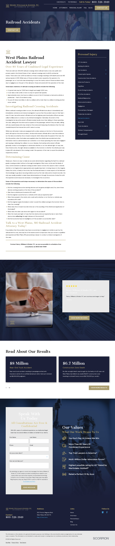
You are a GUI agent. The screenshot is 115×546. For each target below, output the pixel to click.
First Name (13, 437)
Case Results (61, 2)
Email (31, 445)
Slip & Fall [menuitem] (81, 122)
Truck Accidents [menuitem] (83, 126)
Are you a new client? (16, 453)
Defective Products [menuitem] (84, 82)
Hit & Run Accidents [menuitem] (84, 94)
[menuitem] (8, 543)
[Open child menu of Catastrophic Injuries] (106, 74)
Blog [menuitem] (90, 8)
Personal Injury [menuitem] (75, 8)
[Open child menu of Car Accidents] (106, 70)
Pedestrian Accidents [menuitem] (84, 114)
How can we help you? (16, 461)
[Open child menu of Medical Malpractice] (106, 98)
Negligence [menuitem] (81, 106)
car (14, 80)
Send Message (29, 487)
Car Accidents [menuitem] (82, 70)
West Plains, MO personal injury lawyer (28, 235)
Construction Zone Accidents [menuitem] (87, 78)
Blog (71, 522)
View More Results (99, 388)
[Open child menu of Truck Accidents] (106, 126)
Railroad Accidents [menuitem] (83, 118)
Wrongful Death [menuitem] (83, 134)
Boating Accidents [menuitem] (83, 66)
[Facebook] (107, 512)
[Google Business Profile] (103, 512)
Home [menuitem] (55, 8)
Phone (11, 445)
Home (72, 512)
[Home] (22, 6)
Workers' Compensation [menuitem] (85, 130)
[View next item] (66, 318)
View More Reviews (79, 318)
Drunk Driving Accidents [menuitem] (85, 90)
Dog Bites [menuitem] (81, 86)
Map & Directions (42, 517)
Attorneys (73, 515)
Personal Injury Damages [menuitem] (85, 110)
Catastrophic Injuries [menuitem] (84, 74)
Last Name (33, 437)
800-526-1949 (100, 2)
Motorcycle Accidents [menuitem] (84, 102)
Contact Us (102, 8)
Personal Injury (74, 519)
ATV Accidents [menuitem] (82, 62)
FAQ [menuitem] (85, 8)
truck (18, 80)
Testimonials (72, 2)
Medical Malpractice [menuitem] (84, 98)
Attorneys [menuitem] (63, 8)
